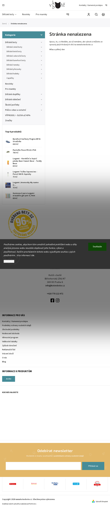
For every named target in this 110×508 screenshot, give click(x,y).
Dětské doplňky (12, 94)
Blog (4, 361)
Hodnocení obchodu (10, 333)
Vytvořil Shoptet (102, 501)
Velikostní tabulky (9, 341)
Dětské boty (11, 42)
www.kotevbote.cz (85, 44)
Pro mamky (10, 89)
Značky (8, 120)
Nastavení (9, 261)
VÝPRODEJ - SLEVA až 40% (17, 115)
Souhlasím (97, 246)
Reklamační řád (8, 349)
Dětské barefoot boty (16, 60)
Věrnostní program (10, 337)
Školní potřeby (12, 104)
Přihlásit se (93, 466)
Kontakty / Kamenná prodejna (91, 5)
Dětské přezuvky (14, 69)
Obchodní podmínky (10, 329)
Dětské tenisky (13, 64)
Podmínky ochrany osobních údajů (16, 325)
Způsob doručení (9, 345)
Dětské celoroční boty (16, 56)
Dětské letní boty (14, 51)
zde (32, 255)
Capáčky (10, 78)
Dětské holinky (13, 73)
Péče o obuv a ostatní (15, 110)
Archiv (8, 378)
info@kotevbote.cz (55, 285)
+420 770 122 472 (55, 293)
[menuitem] (10, 14)
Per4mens (32, 504)
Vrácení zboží (8, 353)
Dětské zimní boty (14, 47)
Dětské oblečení (13, 99)
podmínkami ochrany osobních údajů (69, 456)
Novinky (9, 83)
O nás (4, 357)
